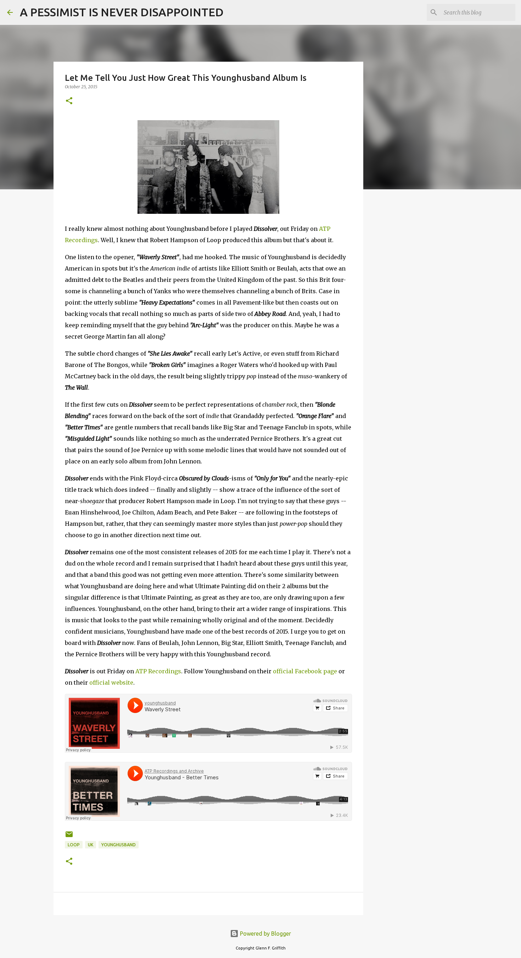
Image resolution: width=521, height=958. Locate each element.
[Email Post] (69, 837)
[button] (69, 101)
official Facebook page (305, 671)
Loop (74, 844)
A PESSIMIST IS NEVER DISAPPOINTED (122, 12)
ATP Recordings (158, 671)
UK (90, 844)
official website (111, 682)
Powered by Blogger (265, 933)
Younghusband (118, 844)
